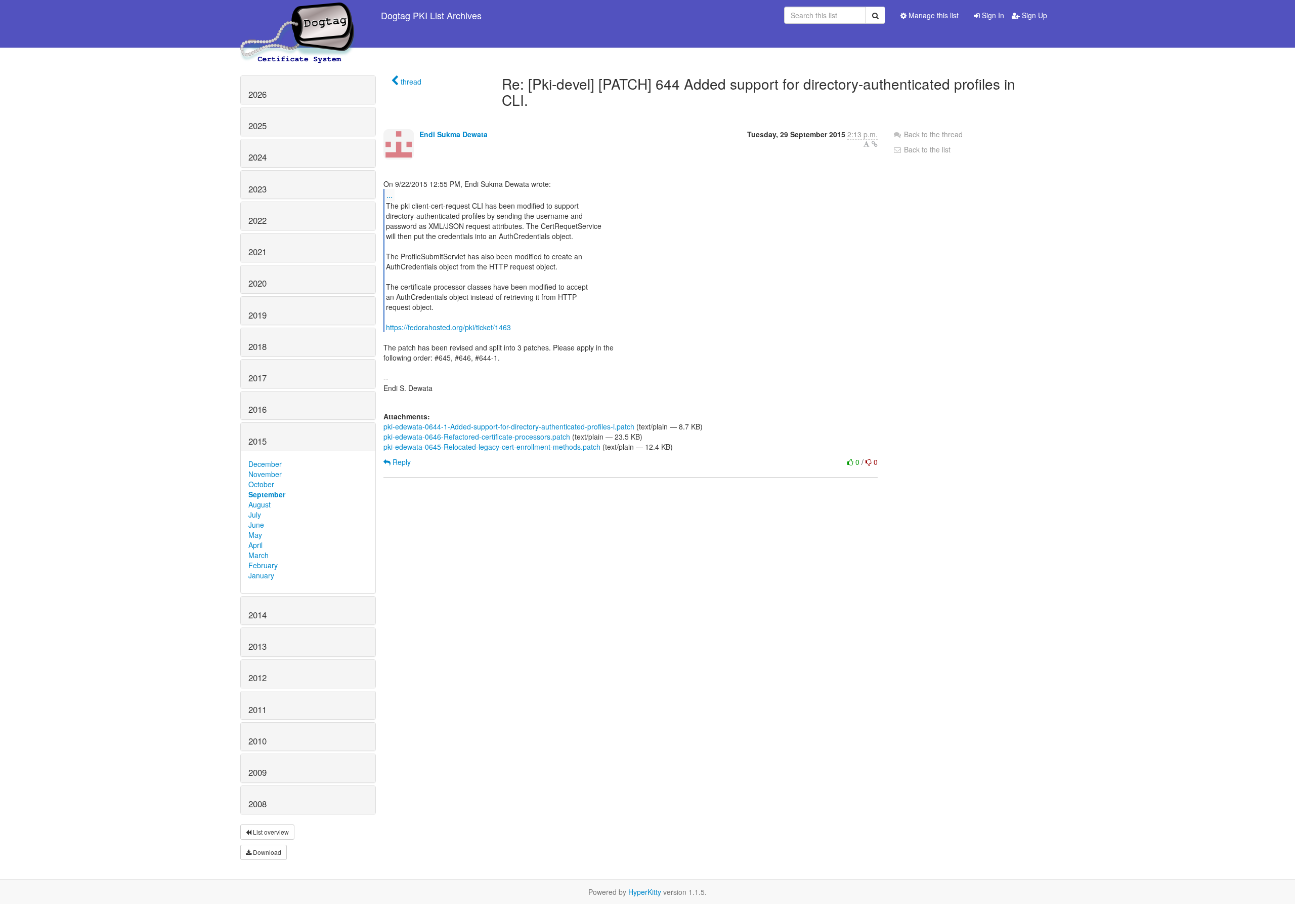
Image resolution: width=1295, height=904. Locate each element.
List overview (270, 832)
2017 (257, 378)
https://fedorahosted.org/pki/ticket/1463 (448, 327)
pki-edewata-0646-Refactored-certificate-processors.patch (476, 436)
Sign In (992, 15)
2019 (257, 315)
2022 (257, 220)
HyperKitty (644, 892)
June (256, 525)
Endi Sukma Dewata (453, 134)
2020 (257, 283)
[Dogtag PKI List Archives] (298, 15)
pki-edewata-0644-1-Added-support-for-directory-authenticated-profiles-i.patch (508, 426)
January (261, 575)
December (265, 464)
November (265, 474)
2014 (257, 615)
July (254, 514)
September (266, 494)
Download (266, 852)
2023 (257, 189)
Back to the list (926, 149)
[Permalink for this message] (875, 143)
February (263, 565)
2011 (257, 709)
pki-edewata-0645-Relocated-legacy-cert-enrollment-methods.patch (491, 447)
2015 (257, 441)
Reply (401, 462)
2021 (257, 252)
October (261, 484)
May (255, 535)
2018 (257, 346)
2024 (257, 157)
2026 (257, 94)
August (259, 504)
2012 (257, 678)
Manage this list (932, 15)
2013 (257, 646)
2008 (257, 804)
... (389, 195)
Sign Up (1033, 15)
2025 (257, 126)
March (258, 555)
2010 (257, 741)
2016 (257, 409)
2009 (257, 772)
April (255, 545)
